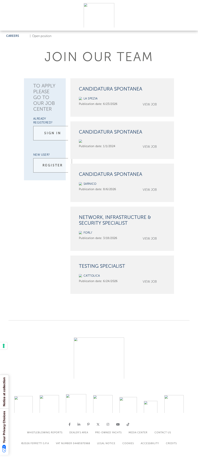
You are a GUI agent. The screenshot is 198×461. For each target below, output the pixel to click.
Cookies (128, 443)
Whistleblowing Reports (44, 432)
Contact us (162, 432)
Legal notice (106, 443)
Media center (138, 432)
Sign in (52, 133)
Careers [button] (12, 36)
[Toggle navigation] (190, 24)
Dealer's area (78, 432)
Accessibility (150, 443)
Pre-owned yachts (108, 432)
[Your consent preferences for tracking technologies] (3, 346)
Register (53, 165)
